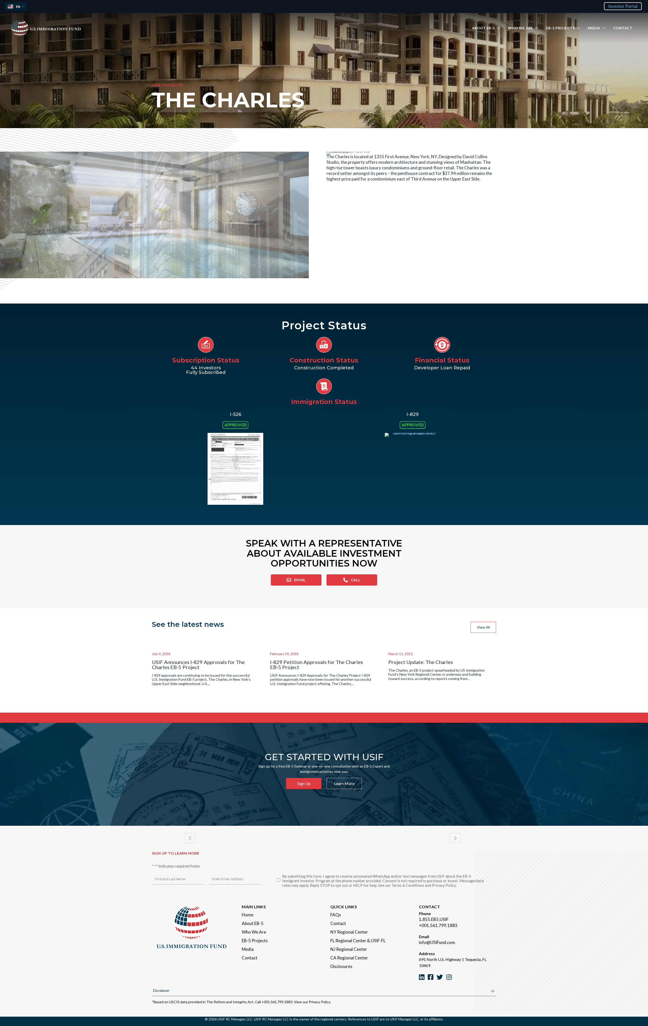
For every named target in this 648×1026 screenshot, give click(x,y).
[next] (296, 222)
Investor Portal (622, 6)
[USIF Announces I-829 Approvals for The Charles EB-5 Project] (206, 642)
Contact (249, 957)
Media (248, 949)
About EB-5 (253, 923)
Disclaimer (161, 990)
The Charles (338, 156)
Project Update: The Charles (420, 662)
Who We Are (254, 932)
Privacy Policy (319, 1002)
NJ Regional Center (348, 949)
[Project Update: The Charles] (442, 642)
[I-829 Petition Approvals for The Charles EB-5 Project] (324, 642)
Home (247, 914)
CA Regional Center (349, 957)
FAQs (335, 914)
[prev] (12, 222)
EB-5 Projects (255, 940)
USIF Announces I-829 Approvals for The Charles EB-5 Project (198, 664)
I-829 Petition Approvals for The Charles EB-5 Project (316, 664)
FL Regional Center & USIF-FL (358, 940)
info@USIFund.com (437, 942)
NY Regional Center (349, 932)
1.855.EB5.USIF (434, 919)
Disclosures (341, 966)
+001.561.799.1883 (438, 925)
